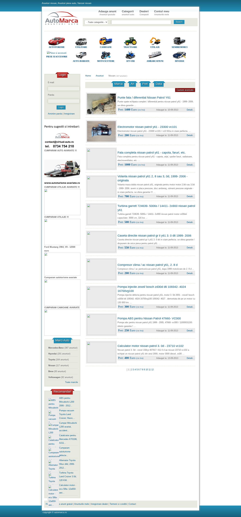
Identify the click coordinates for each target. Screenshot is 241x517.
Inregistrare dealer (99, 504)
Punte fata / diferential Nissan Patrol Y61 (144, 97)
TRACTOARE (130, 47)
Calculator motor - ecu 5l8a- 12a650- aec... (67, 489)
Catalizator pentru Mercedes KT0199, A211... (68, 439)
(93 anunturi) (57, 371)
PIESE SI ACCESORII (56, 56)
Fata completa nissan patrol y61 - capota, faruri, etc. (152, 152)
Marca (118, 83)
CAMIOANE (106, 47)
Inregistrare (69, 113)
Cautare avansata (185, 90)
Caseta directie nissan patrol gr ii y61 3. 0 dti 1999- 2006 (154, 235)
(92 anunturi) (60, 377)
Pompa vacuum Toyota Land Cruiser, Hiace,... (67, 414)
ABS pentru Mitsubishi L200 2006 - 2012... (66, 402)
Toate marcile (71, 382)
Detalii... (191, 110)
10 (147, 369)
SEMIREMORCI (179, 47)
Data (159, 83)
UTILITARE (81, 47)
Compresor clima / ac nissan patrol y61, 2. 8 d (148, 265)
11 (150, 369)
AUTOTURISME (57, 47)
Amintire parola (55, 113)
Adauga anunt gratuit (63, 504)
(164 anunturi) (58, 359)
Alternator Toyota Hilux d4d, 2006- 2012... (67, 464)
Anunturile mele (81, 504)
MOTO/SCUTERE (105, 61)
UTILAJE (155, 47)
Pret (145, 83)
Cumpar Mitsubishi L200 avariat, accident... (68, 427)
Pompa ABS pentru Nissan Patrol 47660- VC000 (149, 318)
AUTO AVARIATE (81, 61)
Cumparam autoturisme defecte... (64, 452)
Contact (132, 504)
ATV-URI (130, 61)
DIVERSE (179, 61)
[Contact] (178, 12)
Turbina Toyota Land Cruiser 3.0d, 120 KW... (68, 476)
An (132, 83)
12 (152, 369)
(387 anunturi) (62, 348)
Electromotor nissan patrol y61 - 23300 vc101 (147, 127)
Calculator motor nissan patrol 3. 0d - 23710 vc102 (151, 346)
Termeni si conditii (118, 504)
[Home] (89, 12)
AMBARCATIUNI (155, 61)
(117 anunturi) (58, 365)
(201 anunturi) (59, 353)
